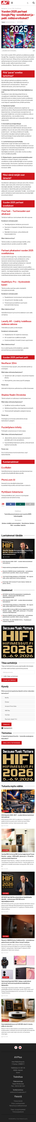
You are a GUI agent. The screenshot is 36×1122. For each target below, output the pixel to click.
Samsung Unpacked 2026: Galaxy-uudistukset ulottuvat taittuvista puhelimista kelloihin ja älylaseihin (16, 983)
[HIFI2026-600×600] (18, 642)
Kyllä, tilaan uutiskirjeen (11, 676)
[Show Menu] (12, 2)
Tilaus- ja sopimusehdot (18, 1109)
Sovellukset (18, 8)
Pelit (13, 8)
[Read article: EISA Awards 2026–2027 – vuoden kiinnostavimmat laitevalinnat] (18, 801)
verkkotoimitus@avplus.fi (18, 1092)
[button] (19, 697)
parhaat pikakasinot (16, 273)
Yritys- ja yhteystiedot (18, 1103)
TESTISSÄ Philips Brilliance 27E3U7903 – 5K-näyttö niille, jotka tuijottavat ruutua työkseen (18, 577)
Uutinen (10, 8)
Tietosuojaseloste (18, 1112)
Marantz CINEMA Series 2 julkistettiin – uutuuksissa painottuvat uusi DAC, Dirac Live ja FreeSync (18, 571)
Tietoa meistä (18, 1101)
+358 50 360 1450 (19, 1086)
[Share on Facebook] (10, 504)
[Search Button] (34, 2)
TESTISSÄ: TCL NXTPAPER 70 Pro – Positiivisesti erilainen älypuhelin (17, 620)
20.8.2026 (7, 556)
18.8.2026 (5, 1036)
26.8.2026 (5, 825)
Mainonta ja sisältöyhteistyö (18, 1105)
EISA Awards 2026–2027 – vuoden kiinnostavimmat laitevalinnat (17, 562)
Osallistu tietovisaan (11, 743)
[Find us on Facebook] (15, 1047)
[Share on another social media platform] (30, 504)
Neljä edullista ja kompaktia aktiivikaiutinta (15, 567)
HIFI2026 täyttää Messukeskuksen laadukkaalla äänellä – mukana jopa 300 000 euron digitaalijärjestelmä (18, 552)
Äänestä (6, 724)
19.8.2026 (5, 995)
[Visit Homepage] (5, 3)
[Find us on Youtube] (20, 1047)
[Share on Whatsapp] (20, 504)
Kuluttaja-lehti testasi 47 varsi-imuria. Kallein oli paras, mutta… (17, 582)
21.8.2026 (5, 868)
